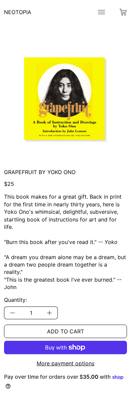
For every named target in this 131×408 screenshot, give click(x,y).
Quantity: (15, 299)
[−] (12, 313)
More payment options (65, 363)
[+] (49, 313)
